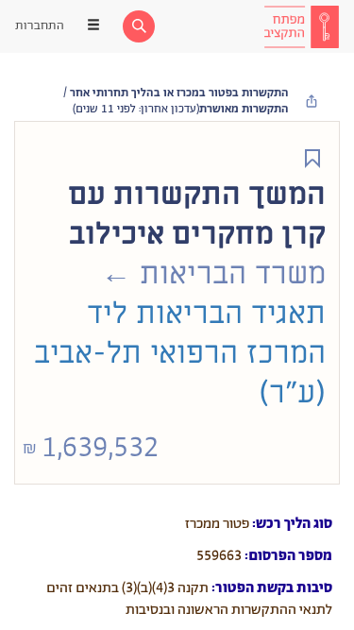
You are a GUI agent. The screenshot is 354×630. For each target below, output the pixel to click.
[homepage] (301, 26)
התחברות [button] (39, 26)
